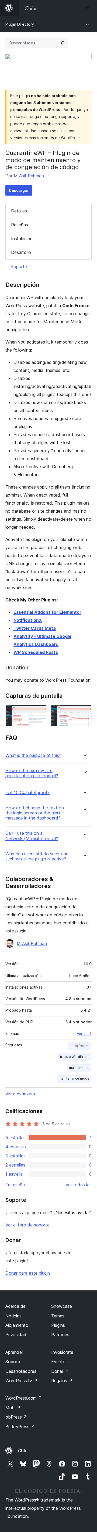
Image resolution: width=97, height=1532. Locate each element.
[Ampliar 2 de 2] (84, 712)
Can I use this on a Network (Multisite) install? (31, 836)
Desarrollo (21, 252)
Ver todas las (78, 1184)
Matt (12, 1407)
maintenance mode (74, 1078)
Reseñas (19, 224)
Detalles (19, 211)
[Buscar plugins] (62, 43)
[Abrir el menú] (88, 8)
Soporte (19, 266)
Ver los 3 (84, 1033)
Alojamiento (16, 1325)
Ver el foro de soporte (27, 1225)
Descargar (19, 190)
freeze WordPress (74, 1057)
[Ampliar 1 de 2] (39, 712)
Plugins (58, 1325)
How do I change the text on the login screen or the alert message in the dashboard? (34, 813)
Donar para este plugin (27, 1273)
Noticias (13, 1315)
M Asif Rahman (29, 175)
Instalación (22, 238)
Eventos (59, 1361)
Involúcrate (62, 1352)
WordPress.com (23, 1398)
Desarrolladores (20, 1371)
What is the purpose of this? (33, 755)
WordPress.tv (21, 1380)
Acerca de (15, 1306)
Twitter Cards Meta (34, 628)
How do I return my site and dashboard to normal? (31, 773)
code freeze (79, 1046)
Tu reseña (15, 1184)
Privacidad (15, 1334)
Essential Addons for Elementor (47, 612)
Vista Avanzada (20, 1093)
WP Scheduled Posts (35, 652)
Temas (57, 1315)
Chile (22, 1450)
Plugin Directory (19, 24)
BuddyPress (20, 1426)
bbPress (16, 1417)
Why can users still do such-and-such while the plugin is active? (38, 856)
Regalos (61, 1380)
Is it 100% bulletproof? (27, 792)
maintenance (79, 1068)
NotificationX (27, 620)
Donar (60, 1371)
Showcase (61, 1306)
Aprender (14, 1352)
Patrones (60, 1334)
